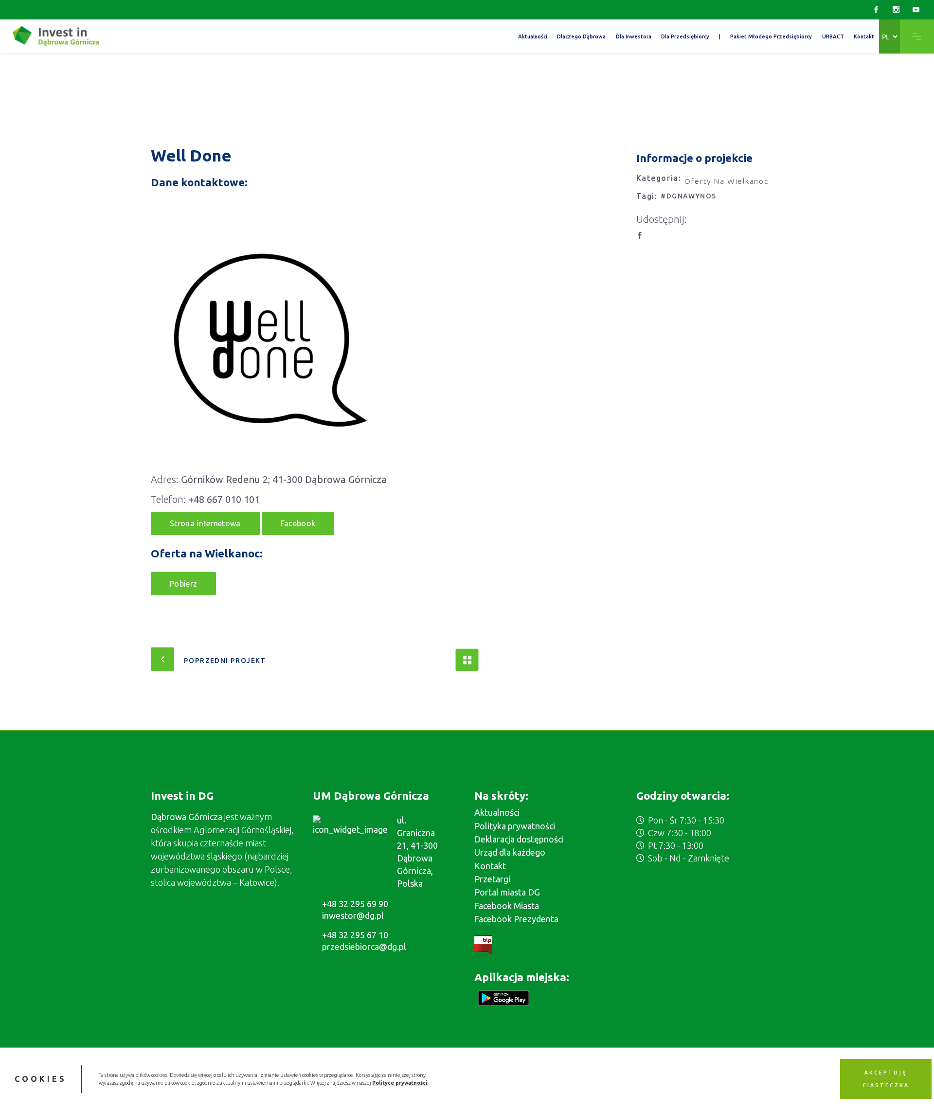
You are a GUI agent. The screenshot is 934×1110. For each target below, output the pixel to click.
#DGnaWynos (688, 196)
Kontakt (490, 866)
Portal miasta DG (507, 892)
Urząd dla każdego (509, 852)
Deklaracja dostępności (519, 839)
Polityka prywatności (514, 826)
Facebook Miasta (506, 906)
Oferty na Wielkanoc (726, 181)
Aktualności (497, 812)
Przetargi (492, 879)
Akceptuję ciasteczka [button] (885, 1079)
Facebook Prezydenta (516, 919)
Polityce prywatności (399, 1083)
